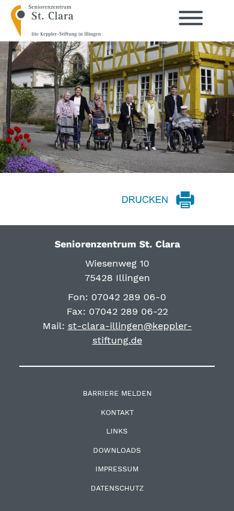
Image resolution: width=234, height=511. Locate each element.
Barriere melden (117, 393)
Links (117, 431)
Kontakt (117, 412)
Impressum (117, 469)
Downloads (117, 450)
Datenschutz (117, 488)
